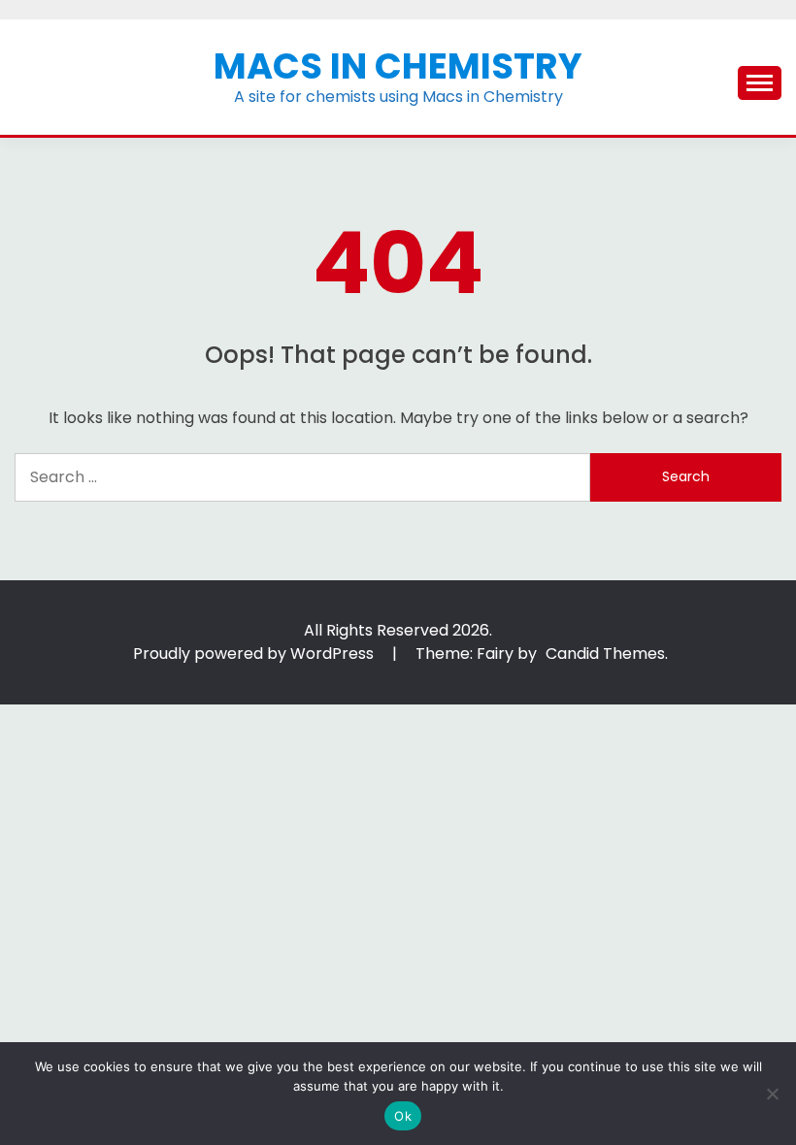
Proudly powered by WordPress (255, 653)
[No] (771, 1093)
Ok (403, 1116)
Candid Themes (605, 653)
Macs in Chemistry (398, 66)
